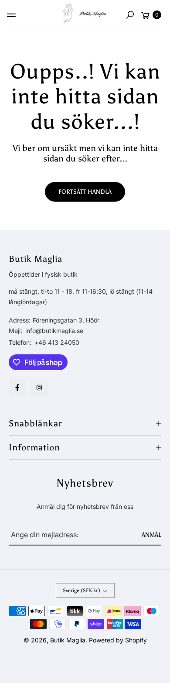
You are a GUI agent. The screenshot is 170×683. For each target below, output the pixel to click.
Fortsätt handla (85, 192)
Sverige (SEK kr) (81, 590)
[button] (129, 14)
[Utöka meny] (11, 15)
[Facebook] (17, 387)
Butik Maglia (67, 640)
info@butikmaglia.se (53, 330)
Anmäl (151, 535)
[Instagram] (39, 387)
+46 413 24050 (56, 342)
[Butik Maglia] (85, 13)
